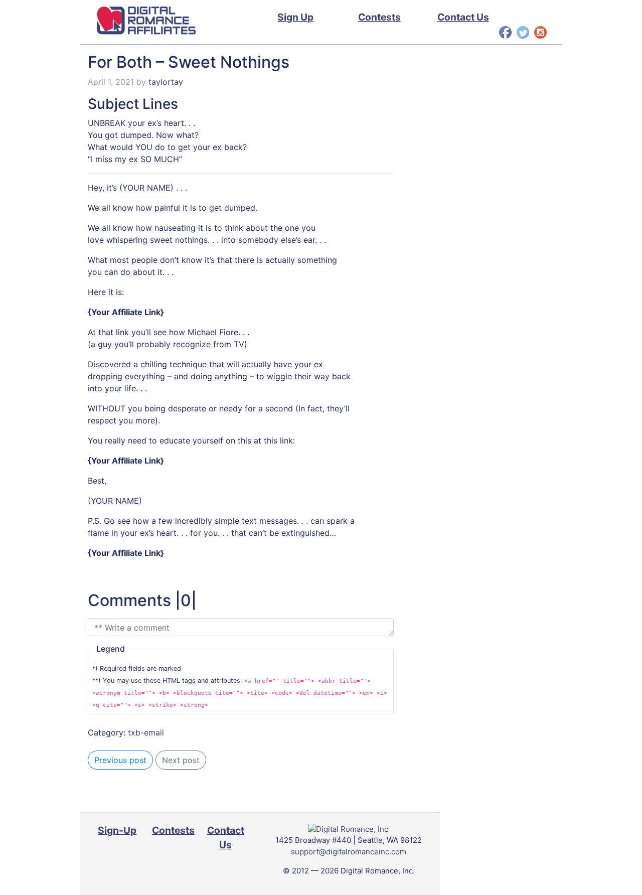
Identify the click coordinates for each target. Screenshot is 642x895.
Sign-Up (117, 830)
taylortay (165, 82)
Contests (379, 17)
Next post (181, 760)
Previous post (120, 760)
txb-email (146, 732)
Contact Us (463, 17)
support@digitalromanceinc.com (348, 851)
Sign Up (295, 17)
